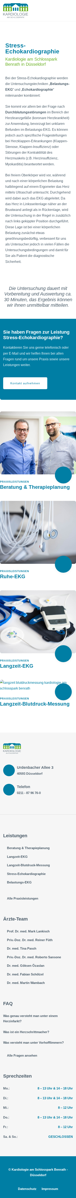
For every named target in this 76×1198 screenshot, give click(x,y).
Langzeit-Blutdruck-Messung (35, 704)
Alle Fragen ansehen (22, 1055)
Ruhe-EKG (12, 576)
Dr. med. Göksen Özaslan (25, 965)
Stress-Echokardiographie (26, 874)
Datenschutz (27, 1189)
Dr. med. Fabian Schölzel (25, 974)
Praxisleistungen (14, 481)
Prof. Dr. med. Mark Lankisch (28, 931)
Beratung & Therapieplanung (35, 487)
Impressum (50, 1189)
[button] (25, 383)
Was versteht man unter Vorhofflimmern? (33, 1042)
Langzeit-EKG (16, 666)
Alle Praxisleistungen (22, 898)
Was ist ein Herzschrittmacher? (26, 1032)
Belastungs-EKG (19, 882)
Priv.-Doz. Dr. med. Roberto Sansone (34, 957)
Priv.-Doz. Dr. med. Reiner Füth (30, 940)
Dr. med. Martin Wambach (26, 983)
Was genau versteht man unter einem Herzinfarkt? (30, 1018)
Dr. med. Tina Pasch (21, 948)
